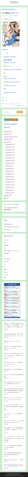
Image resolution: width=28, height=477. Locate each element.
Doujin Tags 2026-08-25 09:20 (11, 227)
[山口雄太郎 (6, 258)
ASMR (5, 269)
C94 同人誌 (8, 179)
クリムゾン (6, 240)
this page (16, 204)
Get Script (7, 317)
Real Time (11, 317)
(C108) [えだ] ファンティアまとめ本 (12, 341)
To (4, 264)
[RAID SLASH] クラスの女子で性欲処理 (13, 369)
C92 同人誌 (8, 174)
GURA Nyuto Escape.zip (9, 85)
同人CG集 (6, 139)
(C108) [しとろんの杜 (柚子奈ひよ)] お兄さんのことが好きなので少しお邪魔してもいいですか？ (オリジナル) (14, 355)
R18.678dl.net (14, 2)
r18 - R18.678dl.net (10, 298)
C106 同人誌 (8, 160)
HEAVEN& (6, 245)
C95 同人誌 (8, 182)
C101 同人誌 (8, 147)
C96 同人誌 (8, 184)
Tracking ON (16, 317)
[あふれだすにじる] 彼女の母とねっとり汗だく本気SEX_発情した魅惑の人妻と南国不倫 (13, 406)
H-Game (6, 134)
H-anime (6, 131)
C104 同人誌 (8, 155)
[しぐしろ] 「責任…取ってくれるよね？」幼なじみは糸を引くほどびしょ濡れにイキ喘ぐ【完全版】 (14, 438)
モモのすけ (6, 261)
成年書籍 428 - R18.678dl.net (10, 303)
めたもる (6, 275)
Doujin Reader (7, 209)
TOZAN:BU (6, 253)
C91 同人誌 (7, 171)
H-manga (5, 97)
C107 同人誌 (8, 163)
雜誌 (5, 198)
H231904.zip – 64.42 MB (9, 56)
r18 (11, 15)
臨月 (5, 242)
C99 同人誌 (8, 192)
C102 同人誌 (8, 149)
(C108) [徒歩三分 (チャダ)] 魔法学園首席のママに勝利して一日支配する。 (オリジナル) (14, 429)
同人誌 (5, 142)
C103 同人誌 (8, 152)
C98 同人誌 (8, 190)
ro (4, 256)
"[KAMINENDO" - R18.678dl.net (12, 307)
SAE (5, 277)
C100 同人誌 (8, 144)
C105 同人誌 (8, 157)
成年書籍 (6, 195)
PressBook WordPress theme (16, 475)
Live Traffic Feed (12, 284)
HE (4, 266)
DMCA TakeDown (8, 224)
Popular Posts (7, 229)
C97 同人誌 (8, 187)
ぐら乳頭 (5, 100)
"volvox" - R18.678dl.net (14, 295)
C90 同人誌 (8, 168)
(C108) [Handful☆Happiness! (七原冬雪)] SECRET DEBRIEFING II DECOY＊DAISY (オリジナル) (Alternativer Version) (14, 390)
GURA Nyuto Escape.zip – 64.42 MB (12, 69)
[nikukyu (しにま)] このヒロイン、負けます (14, 459)
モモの (5, 248)
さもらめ (6, 272)
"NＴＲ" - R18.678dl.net (9, 292)
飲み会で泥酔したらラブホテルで (11, 250)
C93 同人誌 (8, 176)
